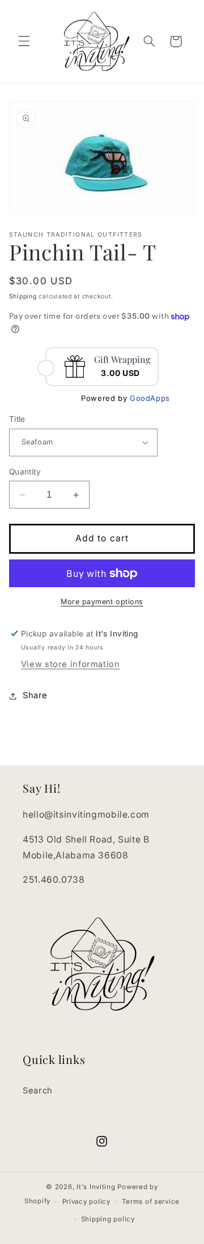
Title (17, 419)
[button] (24, 41)
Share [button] (35, 695)
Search (38, 1090)
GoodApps (150, 398)
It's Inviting (96, 1187)
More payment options (102, 601)
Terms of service (151, 1201)
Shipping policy (108, 1219)
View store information (70, 664)
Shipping (23, 296)
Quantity (25, 471)
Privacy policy (86, 1201)
